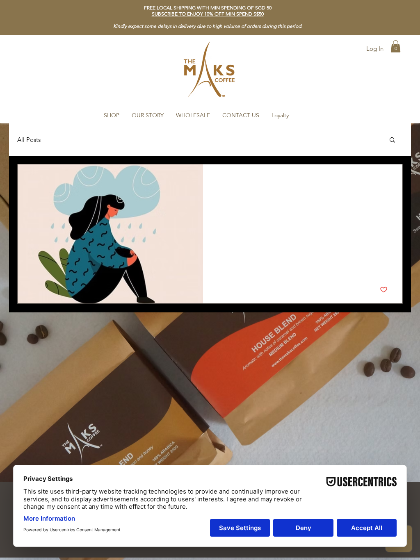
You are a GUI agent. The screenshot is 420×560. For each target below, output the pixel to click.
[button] (208, 14)
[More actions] (386, 181)
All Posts (29, 139)
